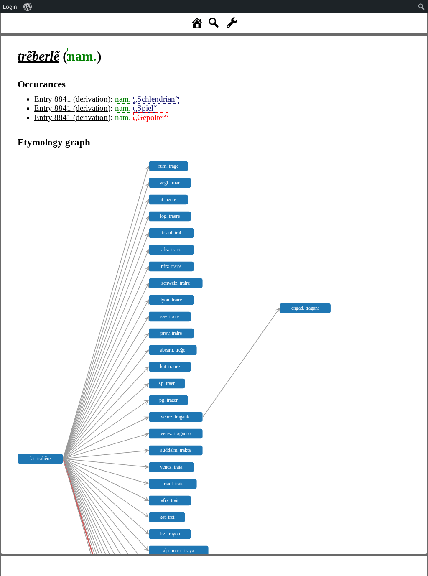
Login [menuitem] (10, 6)
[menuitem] (27, 6)
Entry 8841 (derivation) (72, 98)
